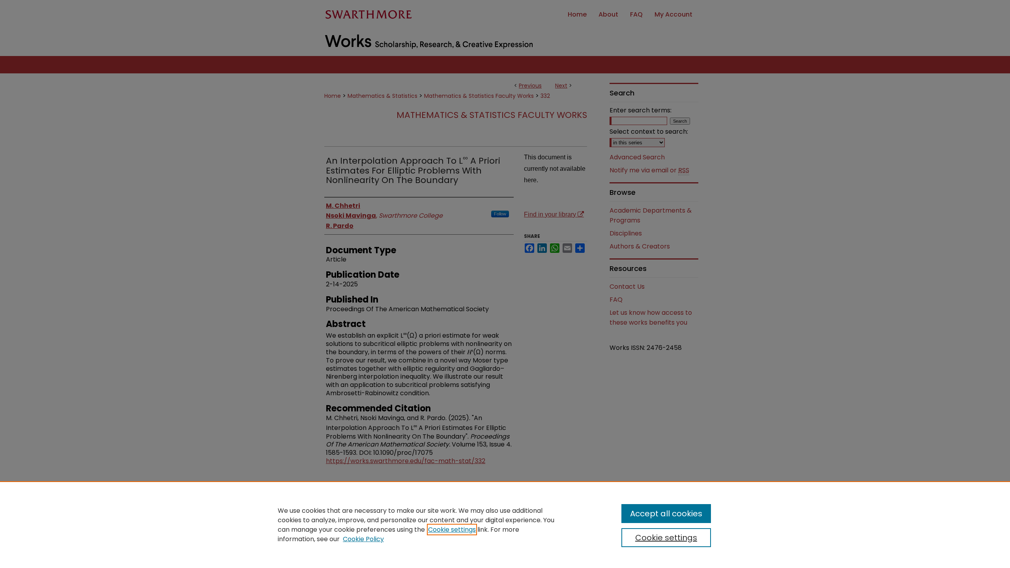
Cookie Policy (363, 539)
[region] (505, 524)
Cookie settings (452, 529)
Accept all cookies (666, 513)
